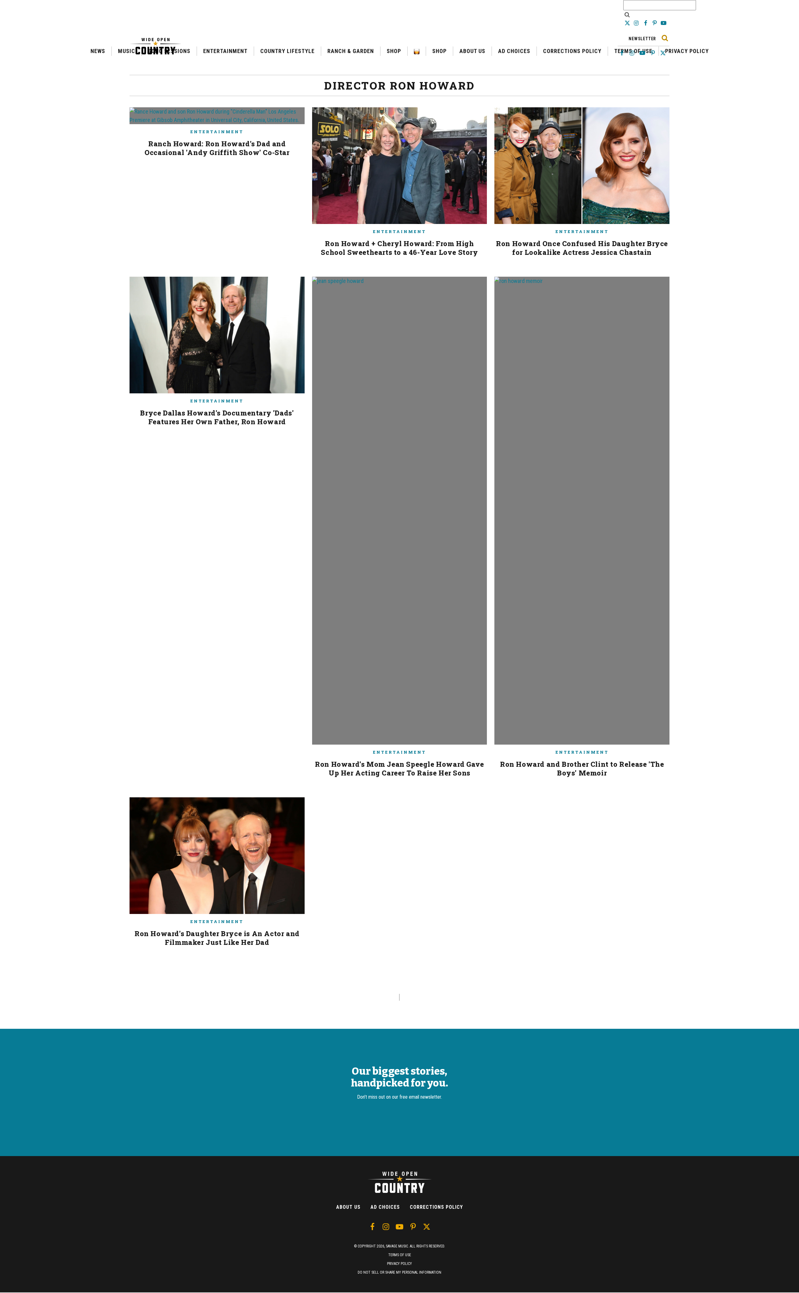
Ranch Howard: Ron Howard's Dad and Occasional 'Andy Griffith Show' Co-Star (217, 148)
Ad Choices (385, 1207)
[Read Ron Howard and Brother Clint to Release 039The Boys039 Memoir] (581, 513)
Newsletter (642, 38)
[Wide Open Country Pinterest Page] (655, 23)
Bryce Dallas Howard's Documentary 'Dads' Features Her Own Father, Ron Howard (217, 417)
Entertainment (225, 51)
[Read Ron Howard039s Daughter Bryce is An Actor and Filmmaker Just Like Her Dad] (217, 858)
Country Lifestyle (287, 51)
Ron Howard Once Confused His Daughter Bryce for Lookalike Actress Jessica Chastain (582, 248)
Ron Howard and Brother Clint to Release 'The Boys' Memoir (582, 768)
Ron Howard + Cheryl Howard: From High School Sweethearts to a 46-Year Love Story (399, 248)
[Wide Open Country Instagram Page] (636, 23)
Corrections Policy (572, 51)
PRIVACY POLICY (399, 1263)
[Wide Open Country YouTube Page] (664, 23)
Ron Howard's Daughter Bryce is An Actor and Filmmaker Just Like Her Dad (217, 938)
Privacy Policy (687, 51)
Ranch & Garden (350, 51)
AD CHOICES (514, 51)
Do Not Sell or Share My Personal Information (399, 1272)
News (98, 51)
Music (126, 51)
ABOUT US (472, 51)
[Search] (664, 38)
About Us (348, 1207)
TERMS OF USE (399, 1255)
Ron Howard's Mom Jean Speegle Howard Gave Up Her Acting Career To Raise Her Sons (399, 768)
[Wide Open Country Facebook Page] (645, 23)
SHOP (394, 51)
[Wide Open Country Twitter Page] (627, 23)
